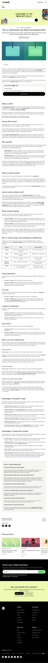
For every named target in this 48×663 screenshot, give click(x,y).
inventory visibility (15, 389)
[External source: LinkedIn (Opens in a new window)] (9, 526)
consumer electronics (27, 195)
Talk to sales (29, 593)
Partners (34, 617)
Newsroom (19, 620)
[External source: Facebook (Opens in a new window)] (3, 526)
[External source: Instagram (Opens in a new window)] (12, 657)
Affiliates (34, 620)
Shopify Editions (20, 612)
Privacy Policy (15, 576)
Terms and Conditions (6, 576)
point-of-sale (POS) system (12, 134)
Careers (18, 615)
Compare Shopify (21, 632)
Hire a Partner (35, 635)
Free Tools (19, 640)
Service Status (35, 637)
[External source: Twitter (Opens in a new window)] (6, 526)
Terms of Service (6, 653)
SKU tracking (27, 425)
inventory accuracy (22, 443)
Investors (19, 617)
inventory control (14, 81)
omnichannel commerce (16, 300)
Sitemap (28, 653)
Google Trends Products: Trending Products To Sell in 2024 (9, 551)
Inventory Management (25, 27)
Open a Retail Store (6, 548)
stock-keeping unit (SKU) (8, 107)
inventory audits (40, 202)
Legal (13, 653)
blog (18, 27)
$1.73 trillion (39, 70)
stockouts (11, 77)
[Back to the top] (3, 608)
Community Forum (36, 632)
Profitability (24, 548)
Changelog (19, 642)
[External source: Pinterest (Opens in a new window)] (21, 657)
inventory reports (21, 409)
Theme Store (35, 612)
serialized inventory (36, 186)
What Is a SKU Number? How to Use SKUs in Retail (17, 117)
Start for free (40, 2)
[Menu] (45, 2)
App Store (34, 615)
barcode (28, 162)
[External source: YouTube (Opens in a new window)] (9, 657)
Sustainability (20, 622)
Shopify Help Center (36, 630)
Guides (18, 635)
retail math (16, 382)
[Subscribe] (36, 20)
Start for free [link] (24, 94)
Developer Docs (36, 610)
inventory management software (18, 109)
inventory (41, 292)
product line (36, 176)
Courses (19, 637)
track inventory (26, 108)
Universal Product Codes (37, 507)
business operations (18, 242)
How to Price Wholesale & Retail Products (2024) (30, 551)
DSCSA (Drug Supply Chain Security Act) (26, 373)
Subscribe (41, 571)
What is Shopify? (21, 610)
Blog (18, 630)
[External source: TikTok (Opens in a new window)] (15, 657)
